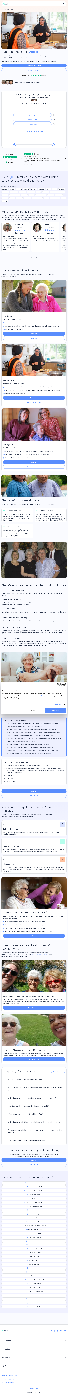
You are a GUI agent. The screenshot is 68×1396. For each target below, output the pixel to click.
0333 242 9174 (34, 70)
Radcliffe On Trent (41, 195)
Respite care (32, 119)
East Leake (5, 192)
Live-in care (32, 115)
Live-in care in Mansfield (34, 1187)
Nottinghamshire (7, 9)
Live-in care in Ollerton (34, 1307)
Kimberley (5, 195)
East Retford (14, 192)
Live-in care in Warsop (34, 1233)
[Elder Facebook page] (50, 1330)
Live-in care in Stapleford (34, 1299)
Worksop (4, 201)
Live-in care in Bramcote (34, 1260)
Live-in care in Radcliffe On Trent (34, 1202)
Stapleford (27, 198)
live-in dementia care (39, 954)
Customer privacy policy (9, 1375)
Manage (32, 710)
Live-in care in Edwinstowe (34, 1241)
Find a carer (34, 334)
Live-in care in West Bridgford (34, 1291)
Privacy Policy (40, 695)
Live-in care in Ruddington (34, 1272)
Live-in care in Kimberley (34, 1194)
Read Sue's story (34, 1008)
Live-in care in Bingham (34, 1214)
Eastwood (22, 192)
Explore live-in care (34, 338)
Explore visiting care (34, 467)
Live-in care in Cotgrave (33, 1256)
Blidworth (26, 189)
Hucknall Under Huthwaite (57, 192)
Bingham (19, 189)
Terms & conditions (7, 1382)
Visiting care (32, 124)
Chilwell (55, 189)
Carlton (48, 189)
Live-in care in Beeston (34, 1303)
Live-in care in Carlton (34, 1295)
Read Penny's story (34, 1059)
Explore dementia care (34, 936)
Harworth (45, 192)
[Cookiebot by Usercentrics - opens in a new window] (58, 684)
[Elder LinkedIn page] (65, 1330)
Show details (58, 704)
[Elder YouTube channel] (61, 1330)
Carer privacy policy (7, 1379)
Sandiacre (5, 198)
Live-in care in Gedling (34, 1268)
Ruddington (59, 195)
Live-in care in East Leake (34, 1218)
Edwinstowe (31, 192)
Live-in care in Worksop (34, 1283)
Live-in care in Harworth (33, 1276)
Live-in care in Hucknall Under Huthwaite (34, 1225)
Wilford (63, 198)
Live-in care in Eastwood (34, 1229)
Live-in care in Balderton (34, 1206)
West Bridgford (55, 198)
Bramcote (34, 189)
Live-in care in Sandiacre (34, 1245)
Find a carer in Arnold (34, 65)
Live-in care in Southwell (34, 1249)
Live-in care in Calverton (34, 1237)
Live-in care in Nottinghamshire (33, 1183)
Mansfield (24, 195)
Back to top (34, 1388)
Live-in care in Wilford (34, 1210)
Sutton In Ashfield (37, 198)
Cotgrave (61, 189)
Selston (12, 198)
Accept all (55, 710)
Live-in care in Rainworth (34, 1264)
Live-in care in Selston (34, 1252)
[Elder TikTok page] (58, 1330)
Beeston (12, 189)
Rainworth (50, 195)
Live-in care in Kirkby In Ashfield (34, 1279)
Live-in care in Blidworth (34, 1287)
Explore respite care (34, 402)
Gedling (38, 192)
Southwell (19, 198)
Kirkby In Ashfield (14, 195)
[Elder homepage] (6, 4)
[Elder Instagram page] (54, 1330)
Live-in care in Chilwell (34, 1198)
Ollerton (31, 195)
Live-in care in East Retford (34, 1221)
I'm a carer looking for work (34, 131)
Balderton (5, 189)
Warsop (46, 198)
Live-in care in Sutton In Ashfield (34, 1191)
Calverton (41, 189)
